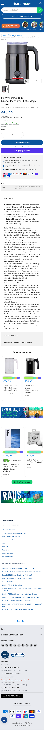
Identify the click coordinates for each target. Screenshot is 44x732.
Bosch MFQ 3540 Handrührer (12, 585)
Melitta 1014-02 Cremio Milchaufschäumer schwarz (31, 389)
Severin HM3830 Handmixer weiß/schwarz (17, 578)
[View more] (22, 416)
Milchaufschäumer (15, 35)
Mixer (4, 543)
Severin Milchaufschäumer (11, 536)
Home (3, 35)
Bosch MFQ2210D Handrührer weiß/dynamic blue (19, 594)
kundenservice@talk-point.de (12, 673)
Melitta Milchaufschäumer (11, 540)
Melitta (27, 396)
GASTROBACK (8, 393)
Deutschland (21, 703)
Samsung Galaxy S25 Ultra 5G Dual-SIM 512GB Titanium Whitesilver (11, 467)
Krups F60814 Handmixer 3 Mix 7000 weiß (17, 575)
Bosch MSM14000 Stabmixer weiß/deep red (17, 610)
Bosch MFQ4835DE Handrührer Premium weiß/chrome (21, 572)
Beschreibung (8, 198)
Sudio (29, 468)
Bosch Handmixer (8, 553)
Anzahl (3, 130)
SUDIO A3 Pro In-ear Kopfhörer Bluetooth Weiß (35, 462)
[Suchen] (40, 10)
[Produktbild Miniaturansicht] (4, 89)
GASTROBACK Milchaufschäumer (14, 533)
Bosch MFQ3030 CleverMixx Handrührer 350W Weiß (20, 597)
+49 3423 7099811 (11, 688)
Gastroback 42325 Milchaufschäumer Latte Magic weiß (10, 388)
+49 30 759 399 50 (11, 668)
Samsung (6, 474)
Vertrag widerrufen (12, 696)
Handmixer (5, 546)
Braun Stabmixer (7, 557)
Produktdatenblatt (16, 461)
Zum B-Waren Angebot (22, 482)
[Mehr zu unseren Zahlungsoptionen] (22, 157)
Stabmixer (5, 550)
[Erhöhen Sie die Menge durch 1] (21, 135)
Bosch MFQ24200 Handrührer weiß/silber (16, 601)
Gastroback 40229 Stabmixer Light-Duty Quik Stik (19, 568)
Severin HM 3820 (8, 582)
